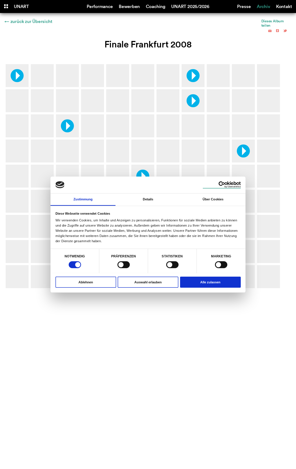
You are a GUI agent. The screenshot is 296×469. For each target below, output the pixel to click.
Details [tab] (148, 199)
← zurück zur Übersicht (28, 21)
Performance (100, 6)
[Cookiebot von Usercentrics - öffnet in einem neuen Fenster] (222, 184)
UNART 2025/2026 (190, 6)
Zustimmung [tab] (83, 199)
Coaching (155, 6)
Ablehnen (85, 282)
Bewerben (129, 6)
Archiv (263, 6)
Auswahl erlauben (148, 282)
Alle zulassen (210, 282)
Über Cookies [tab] (213, 199)
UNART (21, 6)
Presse (244, 6)
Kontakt (284, 6)
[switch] (123, 264)
